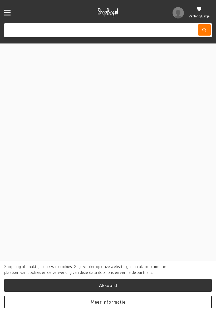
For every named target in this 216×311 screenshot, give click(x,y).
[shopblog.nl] (108, 12)
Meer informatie (108, 302)
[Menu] (7, 12)
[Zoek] (204, 30)
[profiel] (178, 12)
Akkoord (108, 285)
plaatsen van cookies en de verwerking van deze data (50, 272)
